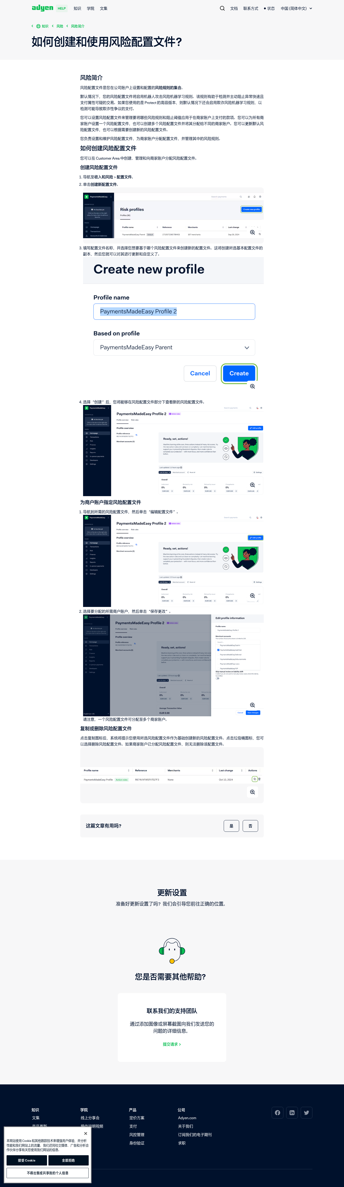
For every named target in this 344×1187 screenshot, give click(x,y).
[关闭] (86, 1133)
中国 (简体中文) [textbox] (294, 8)
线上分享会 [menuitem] (90, 1117)
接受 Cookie (26, 1160)
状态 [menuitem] (271, 8)
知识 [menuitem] (77, 8)
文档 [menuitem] (234, 8)
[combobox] (296, 8)
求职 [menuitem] (182, 1143)
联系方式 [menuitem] (250, 8)
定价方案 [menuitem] (136, 1117)
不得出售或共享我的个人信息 (48, 1173)
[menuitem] (222, 8)
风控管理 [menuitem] (136, 1134)
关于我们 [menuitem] (185, 1126)
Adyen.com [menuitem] (187, 1117)
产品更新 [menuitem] (39, 1126)
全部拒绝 (68, 1160)
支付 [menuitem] (133, 1126)
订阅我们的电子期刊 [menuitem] (195, 1134)
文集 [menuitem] (103, 8)
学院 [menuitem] (90, 8)
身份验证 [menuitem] (136, 1143)
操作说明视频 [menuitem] (92, 1126)
